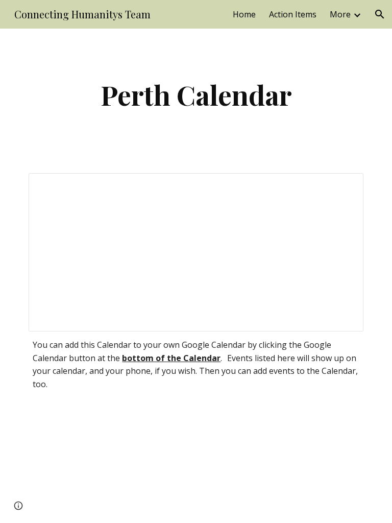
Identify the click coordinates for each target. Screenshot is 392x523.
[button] (380, 14)
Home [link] (244, 14)
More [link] (340, 14)
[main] (196, 94)
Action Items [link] (292, 14)
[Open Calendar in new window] (344, 186)
